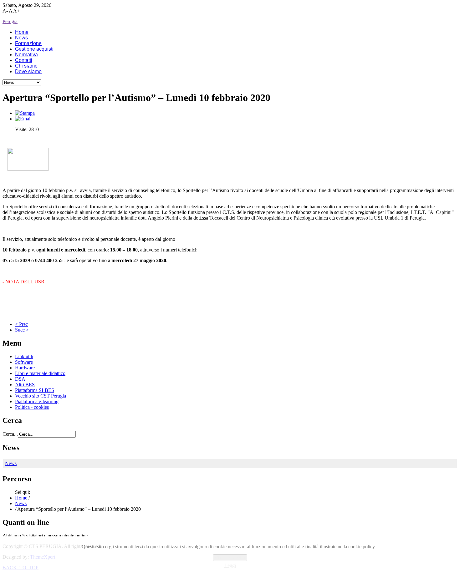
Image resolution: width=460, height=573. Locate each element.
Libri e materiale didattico (40, 373)
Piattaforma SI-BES (34, 390)
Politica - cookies (32, 407)
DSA (20, 379)
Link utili (24, 356)
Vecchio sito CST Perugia (40, 395)
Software (24, 362)
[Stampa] (25, 113)
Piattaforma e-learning (37, 401)
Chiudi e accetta (230, 557)
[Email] (23, 118)
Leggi (230, 565)
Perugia (10, 21)
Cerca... (10, 434)
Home (21, 497)
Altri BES (25, 384)
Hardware (25, 367)
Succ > (22, 329)
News (11, 463)
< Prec (21, 324)
